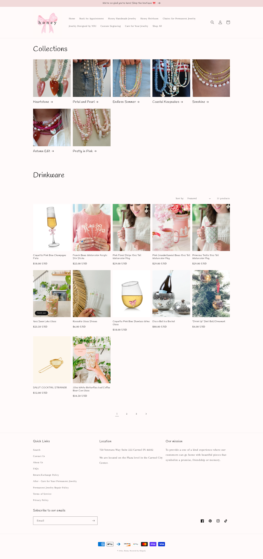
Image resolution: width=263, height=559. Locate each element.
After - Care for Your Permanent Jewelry (55, 481)
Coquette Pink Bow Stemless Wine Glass (131, 323)
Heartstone (41, 102)
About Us (38, 462)
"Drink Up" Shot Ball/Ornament (208, 321)
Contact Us (39, 456)
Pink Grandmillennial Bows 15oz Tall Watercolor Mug (171, 257)
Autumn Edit (41, 151)
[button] (212, 22)
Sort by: (180, 198)
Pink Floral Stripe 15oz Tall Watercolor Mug (127, 257)
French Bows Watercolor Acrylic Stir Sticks (90, 257)
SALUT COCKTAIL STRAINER (50, 387)
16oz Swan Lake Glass (44, 321)
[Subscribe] (93, 520)
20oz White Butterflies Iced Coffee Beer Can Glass (91, 389)
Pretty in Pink (83, 151)
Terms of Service (42, 493)
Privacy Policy (40, 500)
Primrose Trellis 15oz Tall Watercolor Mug (205, 257)
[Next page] (146, 414)
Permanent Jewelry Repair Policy (51, 487)
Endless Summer (124, 102)
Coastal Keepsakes (165, 102)
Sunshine (198, 102)
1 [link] (117, 413)
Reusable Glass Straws (85, 321)
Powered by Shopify (138, 551)
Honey (126, 551)
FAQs (36, 468)
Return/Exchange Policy (46, 475)
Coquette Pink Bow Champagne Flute (49, 257)
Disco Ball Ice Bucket (163, 321)
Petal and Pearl (84, 102)
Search (36, 450)
